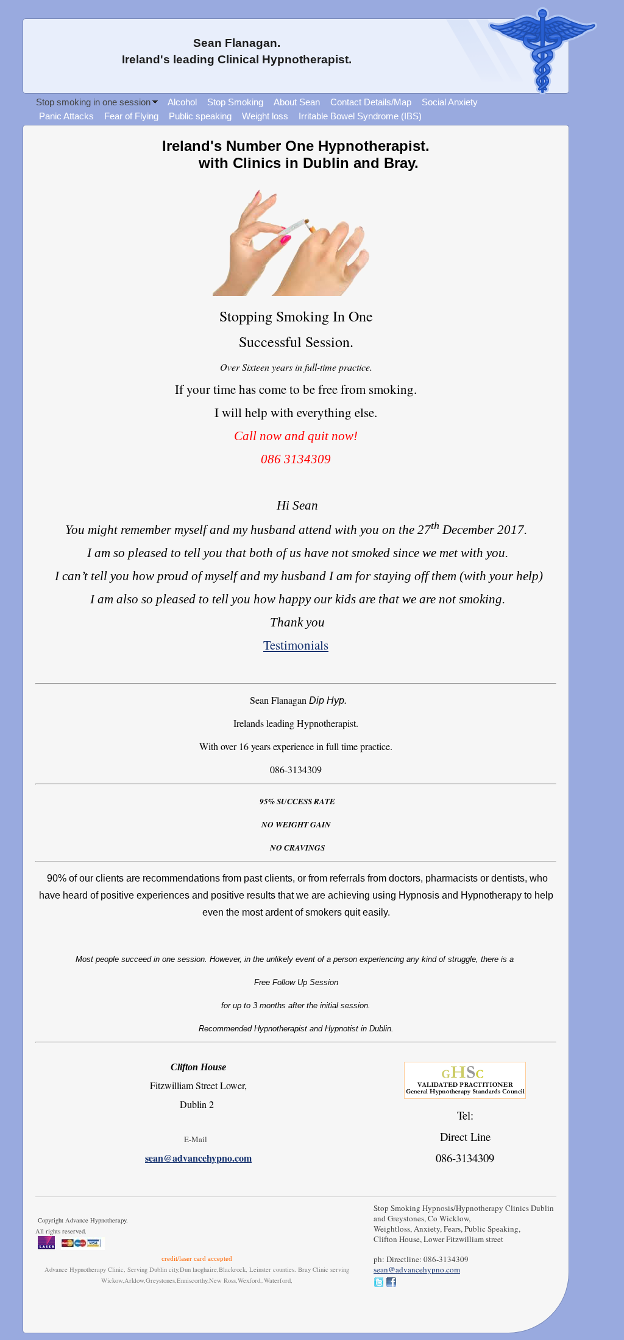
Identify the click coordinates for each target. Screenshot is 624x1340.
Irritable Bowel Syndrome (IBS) (360, 116)
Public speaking (200, 116)
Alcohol (182, 102)
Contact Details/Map (370, 102)
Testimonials (295, 644)
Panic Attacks (66, 116)
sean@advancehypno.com (198, 1158)
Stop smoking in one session (93, 102)
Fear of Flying (131, 116)
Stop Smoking (235, 102)
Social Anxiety (450, 102)
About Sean (297, 102)
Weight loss (265, 116)
